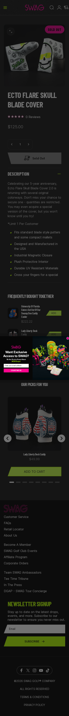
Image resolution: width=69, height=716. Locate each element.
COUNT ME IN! (16, 370)
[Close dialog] (68, 338)
